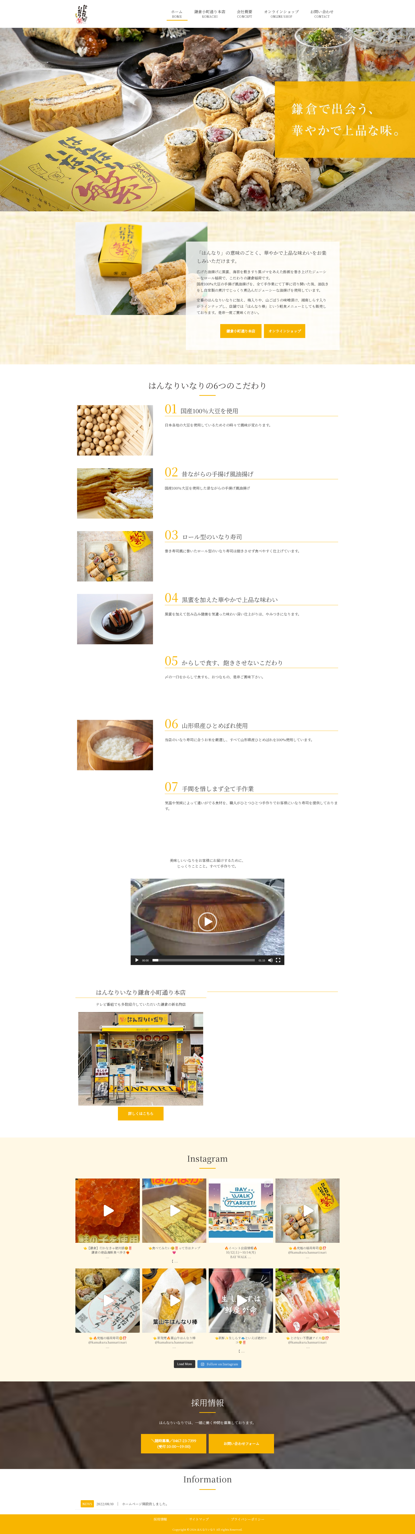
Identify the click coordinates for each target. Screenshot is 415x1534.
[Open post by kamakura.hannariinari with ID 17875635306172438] (174, 1300)
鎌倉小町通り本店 (240, 330)
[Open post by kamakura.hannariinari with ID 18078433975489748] (107, 1300)
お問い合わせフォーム (241, 1443)
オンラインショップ (285, 330)
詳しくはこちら (140, 1113)
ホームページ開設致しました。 (145, 1503)
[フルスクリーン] (278, 960)
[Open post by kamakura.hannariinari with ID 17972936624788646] (241, 1211)
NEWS (87, 1503)
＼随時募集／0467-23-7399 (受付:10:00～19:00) (173, 1443)
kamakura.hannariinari (107, 1183)
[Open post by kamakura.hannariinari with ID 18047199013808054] (241, 1300)
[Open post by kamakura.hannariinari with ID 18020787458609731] (307, 1211)
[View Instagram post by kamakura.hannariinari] (135, 1237)
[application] (207, 922)
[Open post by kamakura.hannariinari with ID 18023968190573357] (174, 1211)
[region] (207, 119)
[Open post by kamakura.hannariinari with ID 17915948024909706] (307, 1300)
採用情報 (160, 1519)
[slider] (204, 960)
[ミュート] (270, 960)
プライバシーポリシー (247, 1519)
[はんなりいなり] (81, 22)
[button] (207, 921)
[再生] (136, 960)
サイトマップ (199, 1519)
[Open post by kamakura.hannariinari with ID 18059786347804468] (107, 1211)
